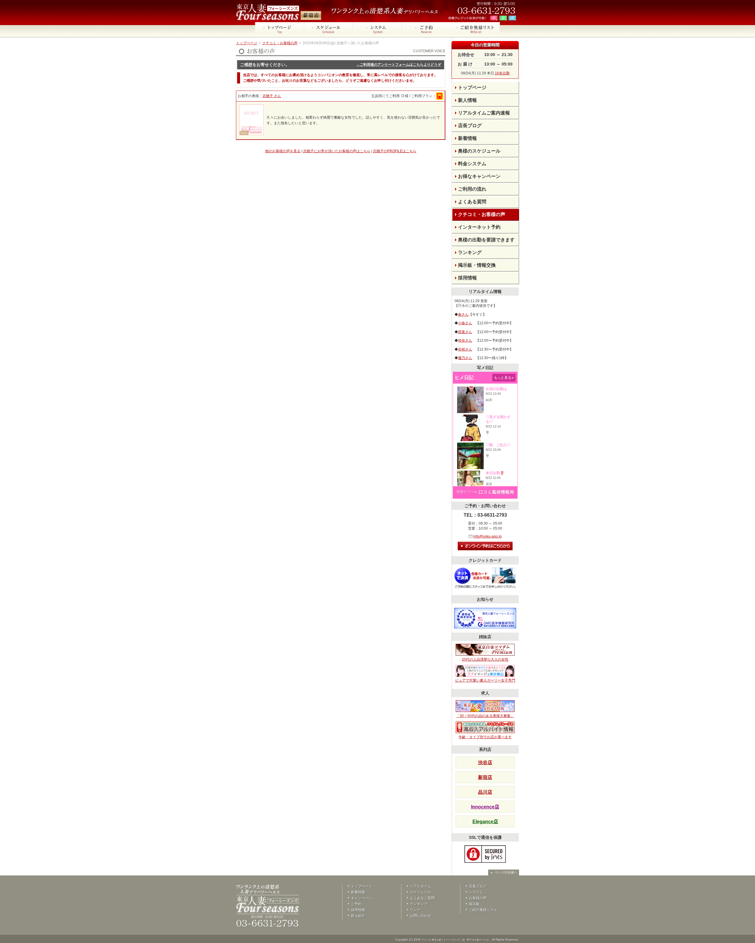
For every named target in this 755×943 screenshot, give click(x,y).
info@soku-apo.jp (487, 536)
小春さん (465, 323)
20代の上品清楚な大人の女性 (485, 659)
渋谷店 (485, 762)
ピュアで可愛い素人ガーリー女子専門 (485, 680)
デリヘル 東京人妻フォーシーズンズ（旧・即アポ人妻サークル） (456, 940)
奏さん (463, 314)
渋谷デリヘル (467, 492)
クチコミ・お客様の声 (280, 43)
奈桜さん (465, 349)
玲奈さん (465, 340)
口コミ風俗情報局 (496, 492)
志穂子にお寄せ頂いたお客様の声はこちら (336, 151)
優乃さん (465, 358)
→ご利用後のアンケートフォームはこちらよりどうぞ (398, 65)
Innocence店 (485, 806)
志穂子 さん (271, 96)
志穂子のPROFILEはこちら (394, 151)
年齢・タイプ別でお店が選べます (485, 737)
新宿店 (485, 777)
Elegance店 (485, 821)
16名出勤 (502, 73)
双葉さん (465, 332)
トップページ (246, 43)
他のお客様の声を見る (283, 151)
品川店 (485, 792)
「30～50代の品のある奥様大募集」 (485, 716)
